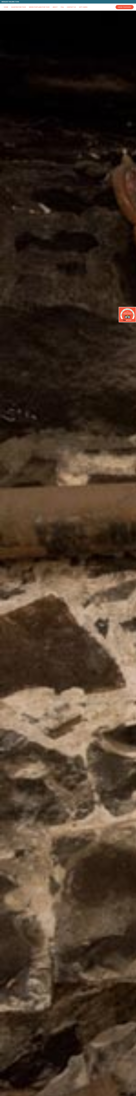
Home (6, 7)
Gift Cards (83, 7)
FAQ (62, 7)
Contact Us (71, 7)
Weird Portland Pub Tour (39, 7)
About (55, 7)
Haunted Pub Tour (18, 7)
